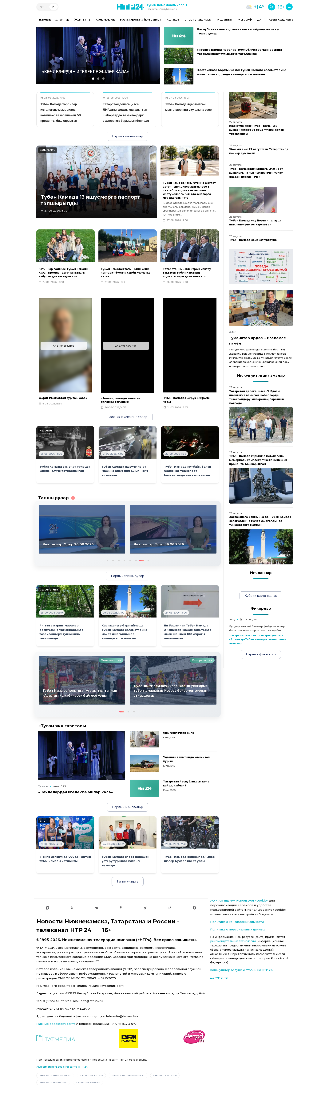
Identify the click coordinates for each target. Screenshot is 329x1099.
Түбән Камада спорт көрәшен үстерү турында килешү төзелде (125, 861)
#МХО (232, 332)
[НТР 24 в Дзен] (194, 908)
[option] (54, 19)
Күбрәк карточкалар (261, 596)
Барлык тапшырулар (127, 576)
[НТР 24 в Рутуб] (169, 908)
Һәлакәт (172, 19)
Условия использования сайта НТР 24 (62, 1066)
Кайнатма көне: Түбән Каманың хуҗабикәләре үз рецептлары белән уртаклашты (256, 129)
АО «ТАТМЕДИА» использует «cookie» (239, 900)
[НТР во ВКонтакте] (96, 907)
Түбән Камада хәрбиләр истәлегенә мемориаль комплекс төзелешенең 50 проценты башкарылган (258, 460)
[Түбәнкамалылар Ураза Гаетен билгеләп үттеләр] (173, 680)
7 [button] (141, 560)
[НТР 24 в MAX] (47, 908)
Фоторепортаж (111, 660)
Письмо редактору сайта (55, 1024)
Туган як (43, 786)
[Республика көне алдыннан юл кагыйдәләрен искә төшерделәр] (178, 36)
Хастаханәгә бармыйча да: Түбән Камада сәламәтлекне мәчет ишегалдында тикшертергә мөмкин (260, 520)
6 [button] (135, 560)
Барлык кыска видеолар (127, 417)
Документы (219, 977)
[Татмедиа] (55, 1038)
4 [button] (124, 560)
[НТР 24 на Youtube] (72, 907)
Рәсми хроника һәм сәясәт (140, 19)
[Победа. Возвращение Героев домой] (261, 266)
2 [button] (113, 560)
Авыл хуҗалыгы (281, 19)
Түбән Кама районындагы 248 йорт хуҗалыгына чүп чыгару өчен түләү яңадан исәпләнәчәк (256, 172)
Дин (260, 19)
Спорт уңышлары (198, 19)
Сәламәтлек (105, 19)
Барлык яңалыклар (54, 19)
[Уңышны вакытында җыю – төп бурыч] (144, 763)
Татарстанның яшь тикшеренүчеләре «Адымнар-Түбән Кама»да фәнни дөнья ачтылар (257, 639)
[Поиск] (271, 6)
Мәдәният (224, 19)
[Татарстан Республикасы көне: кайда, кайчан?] (144, 788)
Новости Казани (92, 1075)
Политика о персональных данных (237, 929)
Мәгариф (245, 19)
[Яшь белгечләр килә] (144, 739)
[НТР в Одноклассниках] (121, 907)
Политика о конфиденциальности (237, 922)
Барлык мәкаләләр (127, 807)
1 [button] (107, 560)
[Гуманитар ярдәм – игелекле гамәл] (261, 308)
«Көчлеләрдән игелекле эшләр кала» (75, 792)
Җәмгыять (82, 19)
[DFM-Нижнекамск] (128, 1038)
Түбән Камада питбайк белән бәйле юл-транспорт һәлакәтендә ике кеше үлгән (187, 471)
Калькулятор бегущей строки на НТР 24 (241, 970)
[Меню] (289, 6)
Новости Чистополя (54, 1082)
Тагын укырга (127, 881)
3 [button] (118, 560)
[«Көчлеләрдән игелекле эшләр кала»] (81, 755)
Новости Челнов (166, 1075)
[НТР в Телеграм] (144, 907)
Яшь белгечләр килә (178, 732)
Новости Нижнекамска (56, 1075)
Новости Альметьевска (129, 1075)
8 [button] (147, 560)
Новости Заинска (88, 1082)
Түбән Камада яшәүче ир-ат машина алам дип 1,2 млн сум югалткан (125, 471)
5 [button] (130, 560)
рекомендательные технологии (233, 941)
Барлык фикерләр (261, 654)
